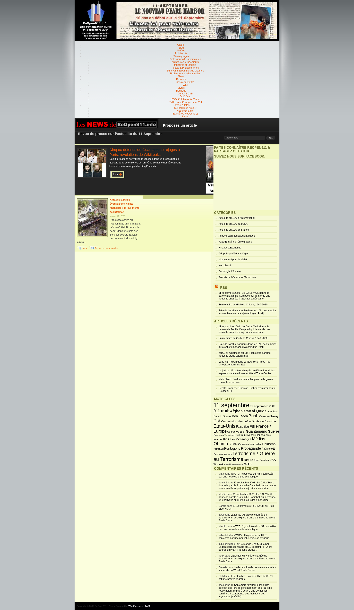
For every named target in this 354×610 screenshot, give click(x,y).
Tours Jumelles (261, 460)
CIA (217, 420)
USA (272, 459)
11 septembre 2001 (263, 406)
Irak (226, 439)
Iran (232, 439)
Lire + (84, 248)
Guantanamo (256, 431)
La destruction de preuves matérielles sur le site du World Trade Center (247, 569)
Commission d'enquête (236, 421)
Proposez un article (180, 125)
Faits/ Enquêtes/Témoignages (235, 241)
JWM (147, 606)
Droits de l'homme (264, 421)
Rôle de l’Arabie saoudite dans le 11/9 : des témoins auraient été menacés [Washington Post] (247, 312)
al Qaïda (259, 411)
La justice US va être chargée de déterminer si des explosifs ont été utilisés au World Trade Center (247, 372)
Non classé (225, 265)
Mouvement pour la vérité (233, 259)
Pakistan (269, 444)
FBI (252, 426)
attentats (272, 411)
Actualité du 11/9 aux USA (233, 223)
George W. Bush (236, 432)
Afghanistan (240, 411)
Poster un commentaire (106, 248)
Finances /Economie (230, 247)
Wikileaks (219, 464)
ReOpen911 (268, 448)
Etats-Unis (224, 426)
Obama (220, 443)
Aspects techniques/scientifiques (237, 235)
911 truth (221, 411)
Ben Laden (240, 416)
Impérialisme (263, 435)
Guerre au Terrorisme (224, 435)
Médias (258, 439)
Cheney (273, 416)
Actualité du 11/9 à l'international (237, 218)
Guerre (273, 431)
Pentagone (232, 448)
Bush (253, 415)
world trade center (235, 464)
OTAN (233, 444)
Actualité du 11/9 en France (234, 229)
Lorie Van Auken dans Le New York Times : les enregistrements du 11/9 (244, 363)
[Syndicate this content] (216, 287)
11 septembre (231, 405)
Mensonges (243, 439)
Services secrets (222, 454)
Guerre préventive (246, 435)
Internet (217, 439)
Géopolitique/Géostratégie (233, 253)
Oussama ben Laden (250, 444)
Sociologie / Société (230, 271)
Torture (248, 459)
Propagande (251, 448)
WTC (248, 464)
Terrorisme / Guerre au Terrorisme (237, 277)
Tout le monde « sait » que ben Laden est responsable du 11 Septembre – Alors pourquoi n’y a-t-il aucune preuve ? (245, 547)
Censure (264, 416)
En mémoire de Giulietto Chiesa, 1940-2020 (243, 304)
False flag (242, 426)
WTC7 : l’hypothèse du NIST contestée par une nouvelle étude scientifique (245, 354)
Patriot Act (218, 449)
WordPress (134, 606)
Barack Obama (222, 416)
